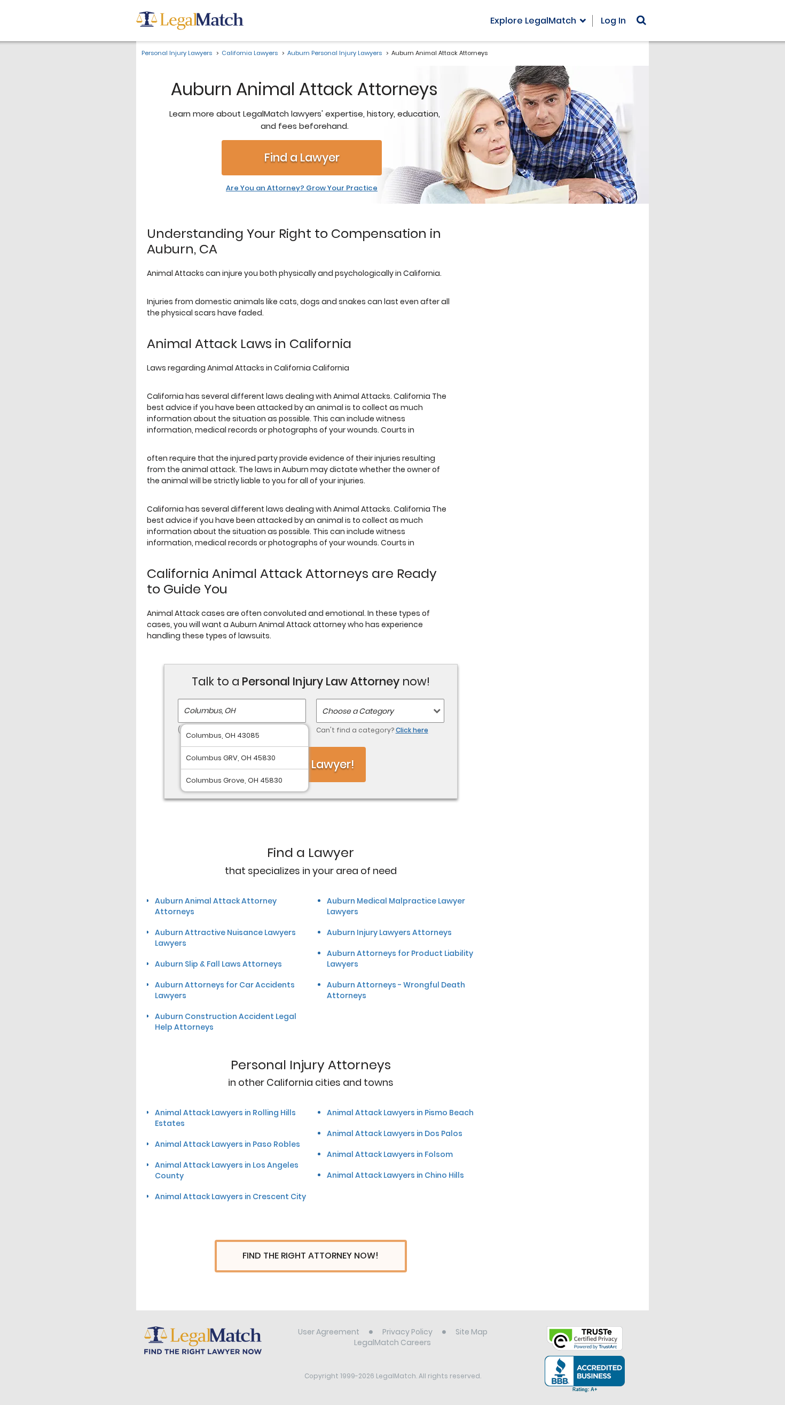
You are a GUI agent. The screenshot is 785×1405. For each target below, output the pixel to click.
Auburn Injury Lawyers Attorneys (389, 932)
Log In (613, 20)
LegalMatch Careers (392, 1342)
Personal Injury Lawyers (177, 53)
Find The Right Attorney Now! (310, 1255)
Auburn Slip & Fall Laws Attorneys (218, 964)
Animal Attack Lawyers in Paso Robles (227, 1144)
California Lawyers (250, 53)
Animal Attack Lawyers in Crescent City (230, 1196)
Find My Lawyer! (311, 764)
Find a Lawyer (302, 157)
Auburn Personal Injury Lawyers (334, 53)
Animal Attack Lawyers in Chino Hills (395, 1175)
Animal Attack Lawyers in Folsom (390, 1154)
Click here (412, 730)
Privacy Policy (407, 1331)
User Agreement (328, 1331)
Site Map (472, 1331)
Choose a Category (358, 711)
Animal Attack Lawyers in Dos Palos (394, 1133)
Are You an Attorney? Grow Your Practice (302, 188)
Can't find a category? (372, 730)
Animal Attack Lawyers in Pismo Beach (400, 1112)
